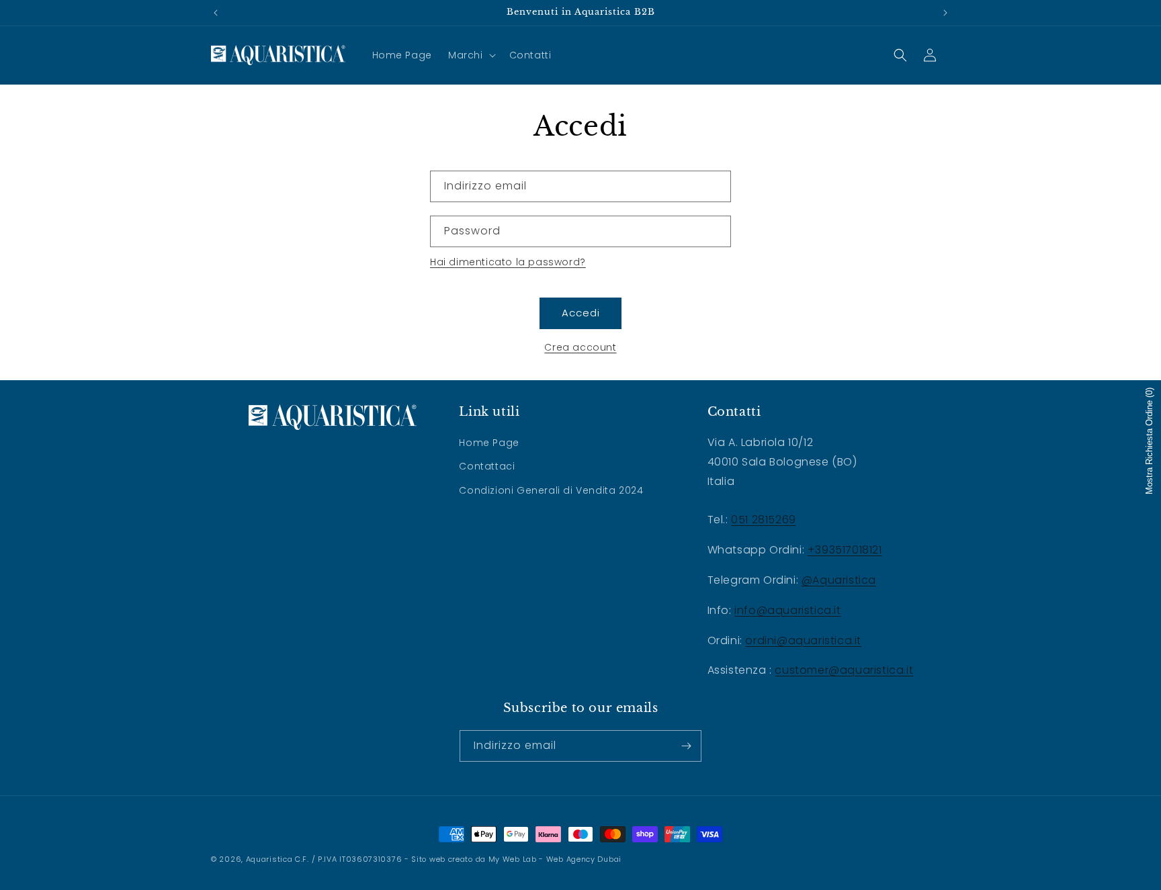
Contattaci (487, 466)
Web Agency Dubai (583, 859)
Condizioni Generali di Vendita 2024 (551, 490)
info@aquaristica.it (787, 610)
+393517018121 (845, 550)
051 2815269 (763, 519)
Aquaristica (269, 859)
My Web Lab (512, 859)
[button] (470, 55)
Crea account (580, 347)
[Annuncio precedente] (215, 13)
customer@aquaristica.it (844, 670)
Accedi (581, 313)
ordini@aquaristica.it (803, 640)
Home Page (489, 442)
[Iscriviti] (686, 746)
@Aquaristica (839, 580)
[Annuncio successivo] (945, 13)
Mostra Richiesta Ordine (1149, 441)
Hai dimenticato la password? (508, 262)
